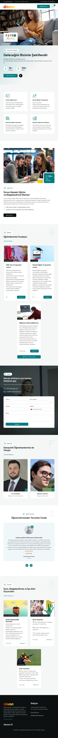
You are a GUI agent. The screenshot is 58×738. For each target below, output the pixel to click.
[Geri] (26, 565)
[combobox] (41, 402)
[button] (54, 5)
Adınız (8, 399)
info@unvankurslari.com (13, 391)
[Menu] (52, 6)
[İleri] (31, 565)
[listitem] (16, 478)
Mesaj (7, 413)
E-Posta (8, 406)
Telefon (32, 406)
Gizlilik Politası (8, 719)
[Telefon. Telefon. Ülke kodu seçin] (32, 409)
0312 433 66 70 (8, 1)
